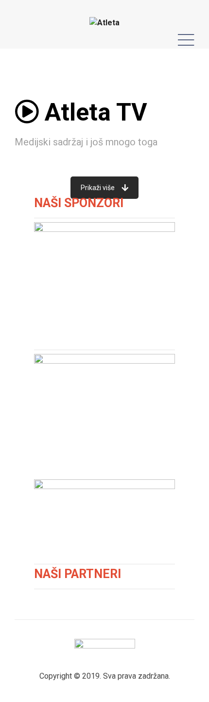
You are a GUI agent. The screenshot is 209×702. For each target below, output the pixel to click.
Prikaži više (98, 188)
